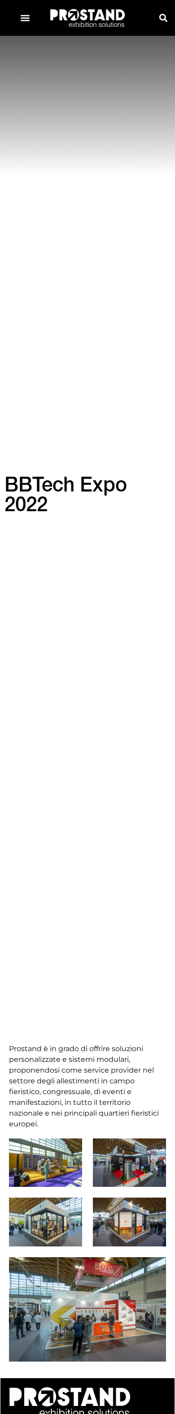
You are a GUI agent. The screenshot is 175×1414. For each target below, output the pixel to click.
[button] (25, 18)
